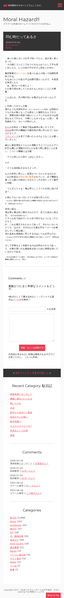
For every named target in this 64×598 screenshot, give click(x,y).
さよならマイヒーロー (21, 426)
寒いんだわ (15, 403)
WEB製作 (12, 5)
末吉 (12, 408)
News (13, 562)
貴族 (12, 435)
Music (13, 521)
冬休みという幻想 (19, 430)
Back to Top (53, 595)
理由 (7, 130)
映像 (12, 569)
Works (13, 551)
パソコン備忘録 (18, 554)
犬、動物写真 (16, 536)
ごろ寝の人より (34, 493)
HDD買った (43, 372)
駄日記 (9, 47)
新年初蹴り (15, 421)
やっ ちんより (33, 485)
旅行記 (13, 528)
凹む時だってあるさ (21, 36)
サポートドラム (25, 5)
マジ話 (13, 565)
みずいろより (28, 471)
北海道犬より (41, 463)
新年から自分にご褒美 (21, 412)
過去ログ (14, 540)
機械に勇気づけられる (21, 398)
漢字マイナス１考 (24, 372)
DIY (12, 532)
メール (16, 299)
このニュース (11, 136)
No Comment (12, 45)
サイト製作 (15, 558)
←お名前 (51, 309)
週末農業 (14, 547)
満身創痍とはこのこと (21, 394)
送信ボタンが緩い (19, 416)
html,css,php (17, 543)
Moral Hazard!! (21, 20)
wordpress (16, 525)
